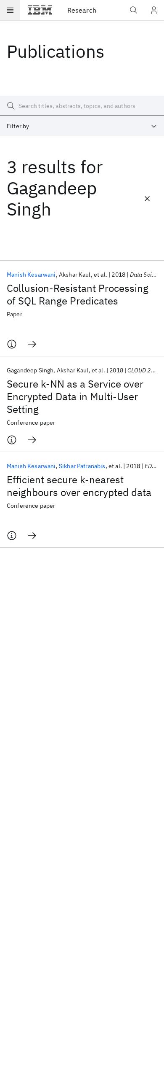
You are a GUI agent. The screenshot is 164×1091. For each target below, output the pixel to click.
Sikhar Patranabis (82, 466)
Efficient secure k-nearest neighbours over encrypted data (79, 485)
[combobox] (82, 126)
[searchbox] (82, 106)
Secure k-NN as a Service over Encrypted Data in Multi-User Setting (75, 396)
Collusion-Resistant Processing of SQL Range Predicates (77, 294)
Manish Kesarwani (31, 274)
